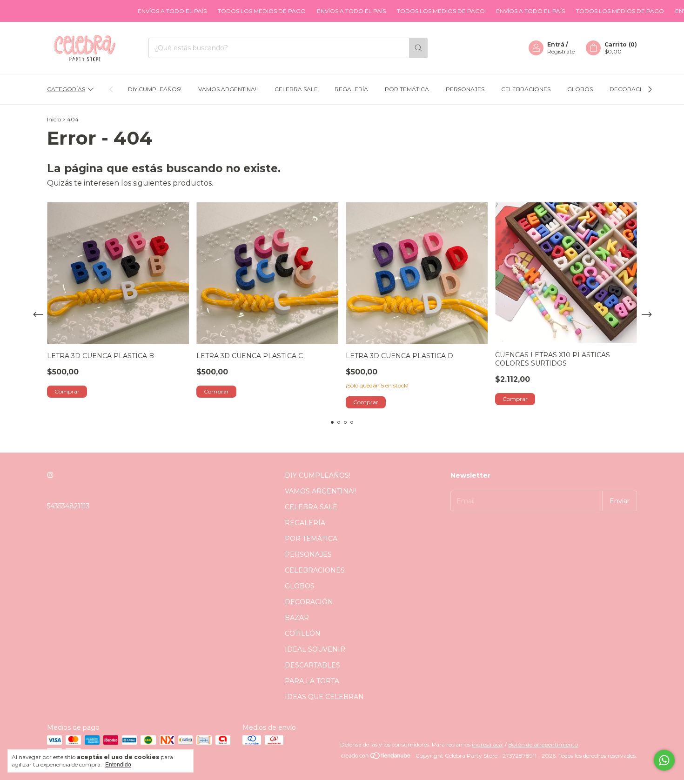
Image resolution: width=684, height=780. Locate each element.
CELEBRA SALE (296, 89)
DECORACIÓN (630, 89)
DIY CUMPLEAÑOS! (154, 89)
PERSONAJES (465, 89)
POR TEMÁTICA (407, 89)
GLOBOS (580, 89)
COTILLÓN (303, 633)
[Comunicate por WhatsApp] (664, 760)
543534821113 (68, 506)
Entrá (555, 44)
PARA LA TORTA (312, 681)
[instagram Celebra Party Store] (50, 475)
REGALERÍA (351, 89)
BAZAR (297, 617)
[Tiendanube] (376, 757)
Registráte (561, 51)
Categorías (66, 89)
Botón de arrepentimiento (543, 744)
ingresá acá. (487, 744)
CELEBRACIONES (525, 89)
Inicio (54, 119)
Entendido (118, 764)
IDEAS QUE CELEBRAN (324, 697)
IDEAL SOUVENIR (315, 649)
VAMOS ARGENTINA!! (228, 89)
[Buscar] (418, 48)
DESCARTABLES (312, 665)
